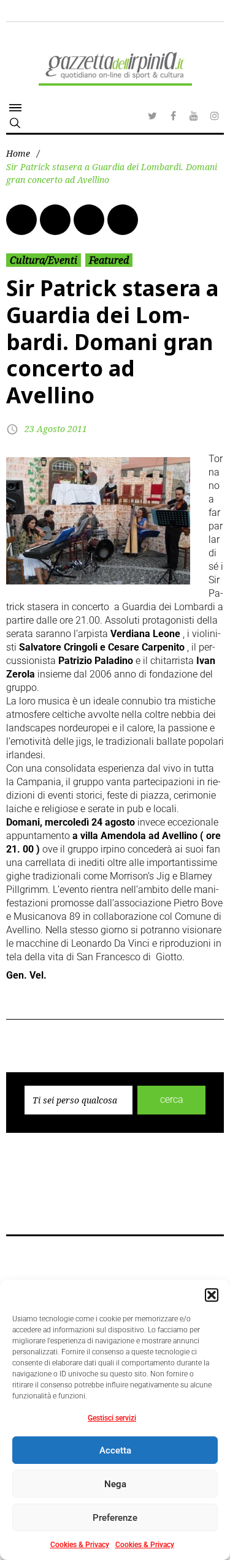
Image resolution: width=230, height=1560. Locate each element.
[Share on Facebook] (21, 219)
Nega (115, 1484)
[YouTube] (194, 115)
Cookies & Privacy (79, 1544)
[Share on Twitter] (55, 219)
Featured (109, 260)
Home (18, 153)
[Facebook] (173, 115)
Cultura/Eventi (43, 260)
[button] (211, 1295)
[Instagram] (214, 115)
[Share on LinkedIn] (89, 219)
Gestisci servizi (112, 1418)
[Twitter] (152, 115)
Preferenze (115, 1517)
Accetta (115, 1450)
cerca (171, 1099)
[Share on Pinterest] (122, 219)
